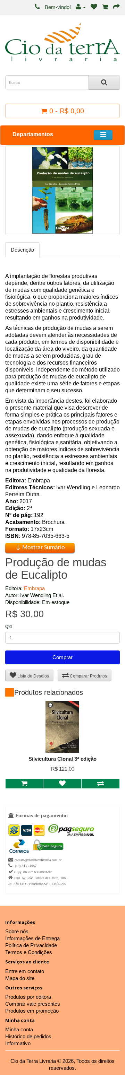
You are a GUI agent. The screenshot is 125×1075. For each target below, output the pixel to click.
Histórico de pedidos (28, 1036)
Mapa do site (19, 978)
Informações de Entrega (32, 938)
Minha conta (19, 1029)
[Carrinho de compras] (105, 7)
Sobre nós (16, 931)
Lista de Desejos (32, 676)
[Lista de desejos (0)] (94, 7)
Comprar (62, 657)
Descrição (22, 250)
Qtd (8, 626)
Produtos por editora (28, 997)
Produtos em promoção (32, 1011)
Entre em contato (24, 971)
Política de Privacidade (31, 945)
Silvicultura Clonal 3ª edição (62, 759)
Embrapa (34, 588)
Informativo (18, 1043)
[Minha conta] (81, 7)
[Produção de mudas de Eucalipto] (62, 190)
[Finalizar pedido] (116, 7)
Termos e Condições (28, 952)
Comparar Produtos (88, 676)
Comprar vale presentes (32, 1004)
